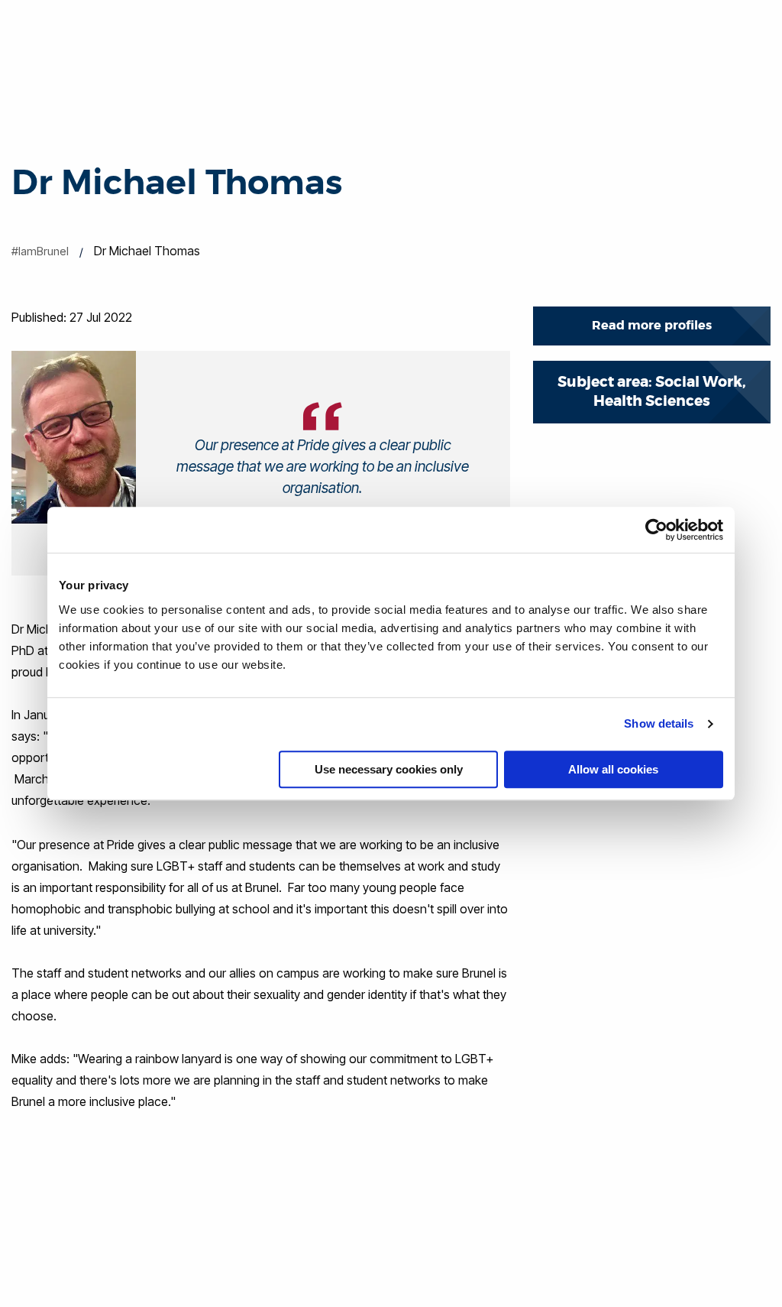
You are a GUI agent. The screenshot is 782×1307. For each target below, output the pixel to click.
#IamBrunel (40, 251)
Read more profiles (652, 325)
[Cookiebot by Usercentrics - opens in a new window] (656, 529)
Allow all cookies (613, 769)
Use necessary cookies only (389, 769)
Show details (658, 723)
